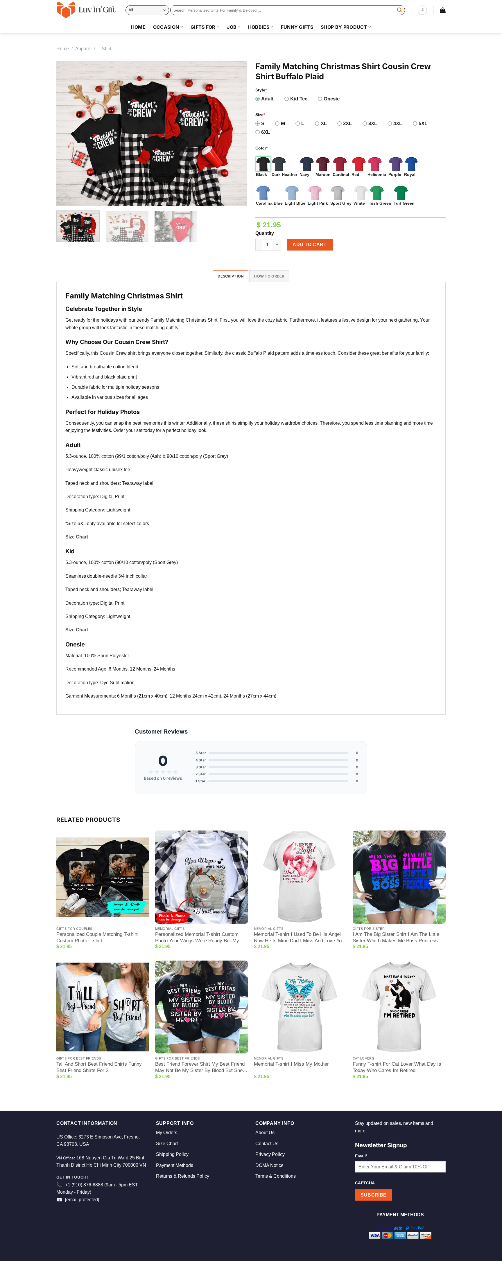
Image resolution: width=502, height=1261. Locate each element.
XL (324, 123)
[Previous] (67, 133)
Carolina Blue (269, 203)
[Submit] (399, 10)
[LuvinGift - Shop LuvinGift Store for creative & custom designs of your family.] (86, 10)
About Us (265, 1132)
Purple (394, 174)
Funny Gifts (297, 27)
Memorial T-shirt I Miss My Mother (291, 1064)
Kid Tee (298, 99)
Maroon (323, 174)
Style (261, 90)
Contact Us (266, 1143)
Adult (267, 99)
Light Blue (295, 203)
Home (138, 27)
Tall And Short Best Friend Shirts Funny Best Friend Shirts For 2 (99, 1067)
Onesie (332, 99)
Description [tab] (231, 276)
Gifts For (203, 27)
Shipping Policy (172, 1154)
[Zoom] (64, 199)
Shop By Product (344, 27)
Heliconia (376, 174)
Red (355, 174)
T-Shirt (104, 48)
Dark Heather (284, 174)
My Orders (166, 1132)
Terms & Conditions (275, 1176)
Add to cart (310, 244)
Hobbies (258, 27)
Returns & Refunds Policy (182, 1176)
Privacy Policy (270, 1154)
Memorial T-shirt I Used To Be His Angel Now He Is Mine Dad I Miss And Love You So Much (299, 938)
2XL (347, 123)
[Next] (235, 133)
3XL (372, 123)
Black (261, 174)
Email (361, 1156)
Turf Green (404, 203)
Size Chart (167, 1143)
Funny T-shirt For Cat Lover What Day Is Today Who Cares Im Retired (397, 1067)
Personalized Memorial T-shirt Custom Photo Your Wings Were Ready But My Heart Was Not (197, 938)
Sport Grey (341, 203)
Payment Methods (174, 1165)
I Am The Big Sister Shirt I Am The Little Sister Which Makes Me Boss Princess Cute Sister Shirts (396, 938)
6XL (265, 132)
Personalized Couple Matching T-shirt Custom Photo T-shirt (97, 937)
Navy (304, 174)
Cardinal (341, 174)
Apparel (83, 48)
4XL (397, 123)
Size (260, 114)
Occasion (166, 27)
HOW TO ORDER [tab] (269, 276)
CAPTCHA (365, 1183)
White (359, 203)
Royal (409, 174)
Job (231, 27)
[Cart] (443, 10)
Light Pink (318, 203)
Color (261, 148)
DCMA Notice (269, 1165)
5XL (423, 123)
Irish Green (380, 203)
